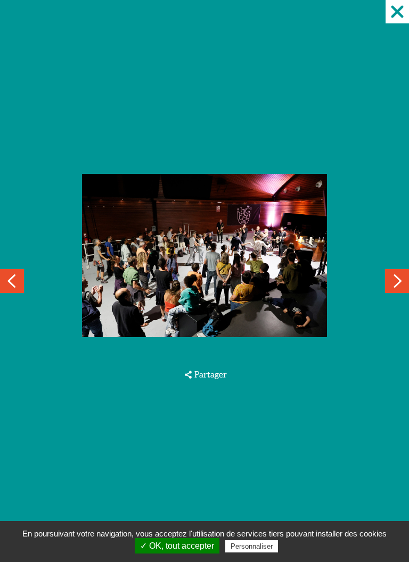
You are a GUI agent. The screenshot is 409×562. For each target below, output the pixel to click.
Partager (210, 374)
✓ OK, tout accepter (177, 545)
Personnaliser (252, 546)
